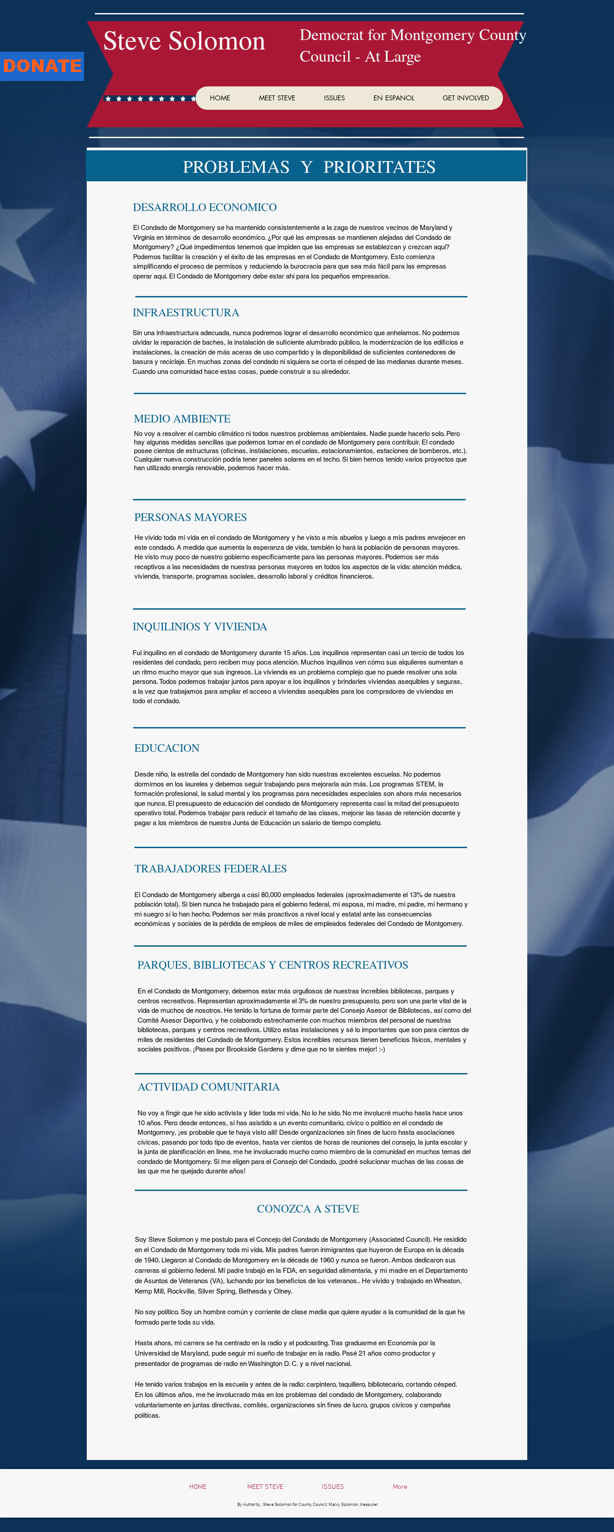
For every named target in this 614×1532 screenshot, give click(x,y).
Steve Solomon (184, 39)
